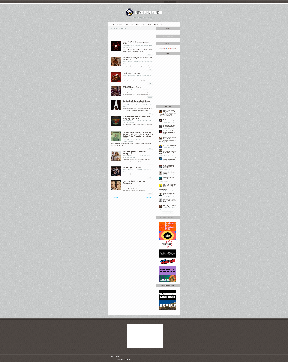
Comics (124, 1)
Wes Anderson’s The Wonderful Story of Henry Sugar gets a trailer (136, 118)
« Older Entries (115, 197)
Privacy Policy (128, 359)
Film (129, 1)
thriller (150, 45)
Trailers (149, 1)
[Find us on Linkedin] (166, 48)
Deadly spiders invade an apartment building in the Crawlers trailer (168, 167)
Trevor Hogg (129, 89)
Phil (128, 45)
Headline (149, 89)
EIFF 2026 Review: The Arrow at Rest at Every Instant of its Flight (169, 200)
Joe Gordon (165, 155)
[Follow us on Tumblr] (173, 48)
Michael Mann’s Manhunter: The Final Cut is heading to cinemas (169, 132)
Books (139, 120)
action (137, 45)
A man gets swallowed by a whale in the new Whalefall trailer (169, 179)
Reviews (143, 1)
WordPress (178, 350)
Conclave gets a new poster (132, 73)
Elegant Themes (167, 350)
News (138, 1)
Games (133, 1)
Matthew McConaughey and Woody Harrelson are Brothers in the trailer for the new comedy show (167, 139)
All (139, 45)
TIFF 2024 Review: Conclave (132, 87)
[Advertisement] (131, 36)
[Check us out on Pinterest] (164, 48)
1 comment (132, 186)
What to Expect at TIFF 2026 (169, 206)
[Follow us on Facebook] (160, 48)
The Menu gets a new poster (132, 167)
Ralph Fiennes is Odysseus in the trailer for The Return (137, 58)
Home (113, 1)
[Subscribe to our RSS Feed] (169, 48)
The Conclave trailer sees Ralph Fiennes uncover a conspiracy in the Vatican (136, 102)
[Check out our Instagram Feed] (175, 48)
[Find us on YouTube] (171, 48)
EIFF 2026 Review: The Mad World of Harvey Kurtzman (169, 158)
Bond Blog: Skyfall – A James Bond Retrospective (134, 182)
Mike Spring (165, 117)
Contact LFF (120, 359)
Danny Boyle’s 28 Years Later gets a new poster (136, 43)
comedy (143, 120)
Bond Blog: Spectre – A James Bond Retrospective (134, 153)
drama (142, 45)
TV (153, 1)
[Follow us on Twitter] (162, 48)
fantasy (149, 120)
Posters (147, 75)
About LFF (118, 1)
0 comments (129, 47)
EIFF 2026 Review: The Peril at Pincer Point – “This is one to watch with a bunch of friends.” (167, 151)
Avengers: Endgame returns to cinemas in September (169, 126)
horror (147, 45)
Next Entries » (149, 197)
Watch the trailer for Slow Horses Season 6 (169, 194)
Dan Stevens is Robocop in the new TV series (169, 120)
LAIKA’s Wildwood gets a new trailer (168, 172)
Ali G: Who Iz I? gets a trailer (169, 145)
